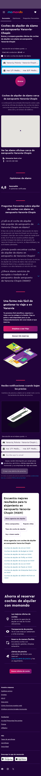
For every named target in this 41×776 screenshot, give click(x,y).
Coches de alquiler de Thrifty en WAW (18, 557)
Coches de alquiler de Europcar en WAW (19, 561)
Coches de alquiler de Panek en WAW (18, 567)
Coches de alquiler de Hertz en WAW (18, 554)
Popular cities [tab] (28, 524)
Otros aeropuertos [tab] (12, 524)
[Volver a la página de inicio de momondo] (15, 12)
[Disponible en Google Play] (7, 759)
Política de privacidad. (19, 478)
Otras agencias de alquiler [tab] (15, 518)
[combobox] (14, 49)
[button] (3, 12)
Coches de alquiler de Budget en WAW (18, 551)
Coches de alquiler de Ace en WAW (17, 564)
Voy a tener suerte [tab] (12, 534)
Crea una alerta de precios (21, 658)
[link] (20, 328)
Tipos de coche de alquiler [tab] (15, 529)
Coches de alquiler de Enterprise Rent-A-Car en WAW (20, 571)
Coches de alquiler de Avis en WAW (17, 548)
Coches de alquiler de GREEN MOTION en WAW (19, 577)
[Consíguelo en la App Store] (21, 759)
